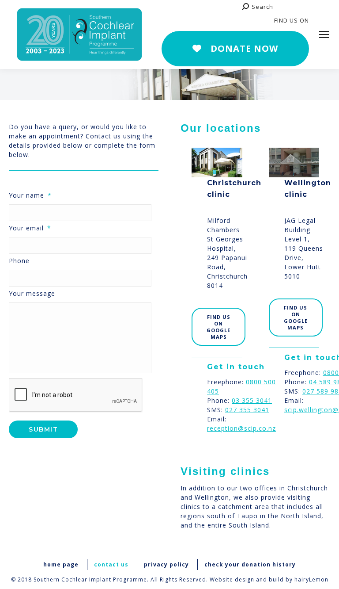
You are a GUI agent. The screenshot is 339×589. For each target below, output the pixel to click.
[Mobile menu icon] (324, 34)
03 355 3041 (252, 400)
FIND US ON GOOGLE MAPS (218, 327)
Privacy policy (166, 564)
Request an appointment (210, 20)
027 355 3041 (247, 409)
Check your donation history (250, 564)
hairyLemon (311, 579)
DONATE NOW (244, 48)
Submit (43, 429)
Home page (61, 564)
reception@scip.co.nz (241, 428)
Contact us (111, 564)
